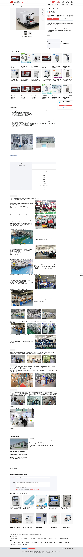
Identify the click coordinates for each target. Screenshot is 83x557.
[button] (50, 1)
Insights (60, 551)
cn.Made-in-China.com (49, 552)
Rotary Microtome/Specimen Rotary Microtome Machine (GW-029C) (25, 65)
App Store (12, 548)
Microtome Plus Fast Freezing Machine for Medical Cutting (15, 64)
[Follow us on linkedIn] (72, 548)
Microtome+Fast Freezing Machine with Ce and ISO (15, 95)
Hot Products (24, 551)
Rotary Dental (46, 542)
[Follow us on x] (67, 548)
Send (17, 489)
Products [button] (24, 1)
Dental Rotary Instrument (52, 542)
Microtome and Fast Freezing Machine (46, 64)
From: (14, 477)
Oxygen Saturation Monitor (40, 463)
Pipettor (26, 464)
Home (11, 6)
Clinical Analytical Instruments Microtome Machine (35, 64)
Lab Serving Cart (46, 463)
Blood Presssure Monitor (32, 463)
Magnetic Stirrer (17, 464)
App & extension (62, 4)
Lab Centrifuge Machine (18, 463)
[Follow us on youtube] (69, 548)
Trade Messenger (24, 548)
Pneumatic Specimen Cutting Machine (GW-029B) (46, 95)
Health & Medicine (15, 6)
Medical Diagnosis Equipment (29, 6)
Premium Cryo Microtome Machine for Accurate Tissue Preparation (46, 80)
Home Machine (13, 542)
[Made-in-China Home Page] (15, 2)
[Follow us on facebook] (65, 548)
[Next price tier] (72, 15)
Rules (72, 4)
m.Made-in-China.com (43, 552)
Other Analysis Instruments (32, 538)
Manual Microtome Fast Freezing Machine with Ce (25, 95)
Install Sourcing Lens (32, 548)
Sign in (72, 2)
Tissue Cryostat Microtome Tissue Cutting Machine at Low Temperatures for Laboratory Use (56, 95)
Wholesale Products (41, 551)
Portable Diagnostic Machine (52, 538)
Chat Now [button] (66, 18)
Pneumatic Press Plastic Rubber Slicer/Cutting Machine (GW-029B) (67, 95)
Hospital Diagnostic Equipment (42, 538)
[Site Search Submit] (53, 2)
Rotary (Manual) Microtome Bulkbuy (22, 544)
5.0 (62, 102)
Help (57, 4)
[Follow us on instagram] (68, 548)
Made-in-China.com (38, 552)
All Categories (13, 4)
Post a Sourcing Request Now (34, 489)
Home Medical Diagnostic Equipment (63, 538)
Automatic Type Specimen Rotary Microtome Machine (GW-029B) (67, 80)
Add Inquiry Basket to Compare (28, 36)
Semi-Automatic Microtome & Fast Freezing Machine (36, 95)
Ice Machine (51, 463)
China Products (28, 551)
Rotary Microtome (13, 544)
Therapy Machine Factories (29, 542)
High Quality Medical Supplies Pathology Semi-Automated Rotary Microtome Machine (36, 80)
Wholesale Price (46, 551)
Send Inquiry (53, 18)
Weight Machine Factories (38, 542)
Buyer (53, 4)
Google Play (18, 548)
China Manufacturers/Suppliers (34, 551)
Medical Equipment (21, 6)
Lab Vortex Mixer (21, 464)
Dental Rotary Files (60, 542)
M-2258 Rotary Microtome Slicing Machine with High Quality (56, 80)
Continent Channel (51, 551)
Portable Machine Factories (20, 542)
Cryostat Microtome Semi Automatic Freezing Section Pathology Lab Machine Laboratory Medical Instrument (15, 80)
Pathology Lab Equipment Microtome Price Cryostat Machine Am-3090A (57, 65)
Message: (14, 482)
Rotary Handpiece (67, 542)
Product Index (56, 551)
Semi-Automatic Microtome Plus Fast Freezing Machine (25, 80)
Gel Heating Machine (25, 463)
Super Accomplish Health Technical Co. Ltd (54, 11)
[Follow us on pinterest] (70, 548)
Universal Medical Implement (15, 538)
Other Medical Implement (24, 538)
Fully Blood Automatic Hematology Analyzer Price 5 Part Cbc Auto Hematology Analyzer (53, 508)
